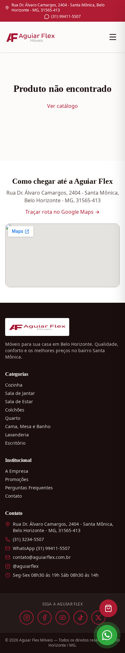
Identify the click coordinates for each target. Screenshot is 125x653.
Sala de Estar (19, 401)
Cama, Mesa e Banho (27, 426)
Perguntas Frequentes (29, 488)
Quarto (12, 418)
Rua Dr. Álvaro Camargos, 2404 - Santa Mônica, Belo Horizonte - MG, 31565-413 (58, 8)
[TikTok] (80, 618)
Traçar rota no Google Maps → (62, 211)
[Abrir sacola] (108, 608)
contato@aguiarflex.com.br (42, 557)
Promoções (17, 479)
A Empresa (16, 471)
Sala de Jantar (20, 393)
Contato (13, 496)
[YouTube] (62, 618)
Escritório (15, 443)
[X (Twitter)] (98, 618)
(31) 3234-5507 (28, 539)
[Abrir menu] (113, 37)
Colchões (14, 410)
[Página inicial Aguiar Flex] (30, 37)
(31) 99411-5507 (66, 16)
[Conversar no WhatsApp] (107, 635)
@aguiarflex (25, 566)
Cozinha (13, 385)
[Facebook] (45, 618)
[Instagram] (27, 618)
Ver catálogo (62, 105)
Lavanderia (17, 435)
